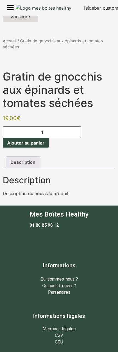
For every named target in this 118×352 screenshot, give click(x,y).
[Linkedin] (74, 240)
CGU (59, 342)
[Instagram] (59, 240)
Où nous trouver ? (59, 285)
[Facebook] (44, 240)
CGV (59, 335)
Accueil (9, 40)
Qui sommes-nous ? (59, 279)
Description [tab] (22, 162)
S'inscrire (20, 16)
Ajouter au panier (25, 143)
